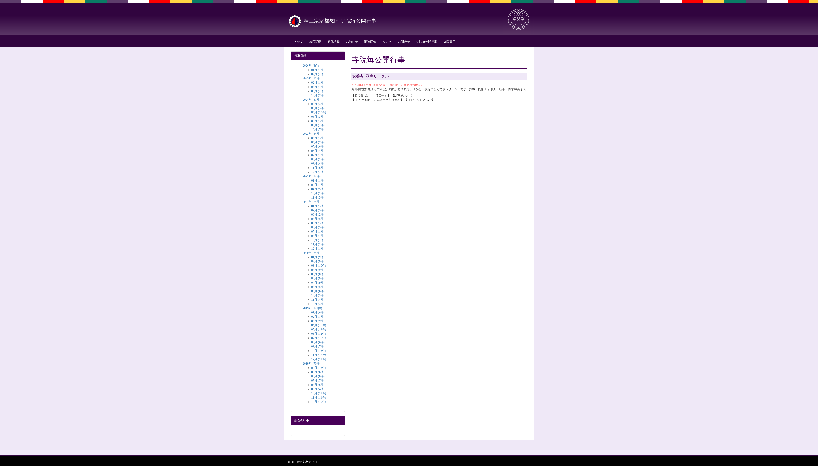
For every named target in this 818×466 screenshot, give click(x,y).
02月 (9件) (318, 261)
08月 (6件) (318, 342)
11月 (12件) (318, 355)
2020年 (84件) (312, 252)
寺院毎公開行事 (426, 41)
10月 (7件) (318, 95)
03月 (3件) (318, 108)
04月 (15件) (318, 325)
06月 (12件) (318, 333)
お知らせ (352, 41)
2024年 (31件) (312, 99)
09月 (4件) (318, 163)
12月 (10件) (318, 401)
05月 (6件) (318, 146)
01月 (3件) (318, 206)
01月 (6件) (318, 312)
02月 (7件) (318, 316)
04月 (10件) (318, 112)
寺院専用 (449, 41)
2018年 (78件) (312, 363)
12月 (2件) (318, 172)
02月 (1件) (318, 82)
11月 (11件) (318, 397)
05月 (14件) (318, 329)
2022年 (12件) (312, 176)
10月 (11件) (318, 393)
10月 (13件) (318, 350)
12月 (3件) (318, 304)
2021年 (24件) (312, 201)
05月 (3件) (318, 116)
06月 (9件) (318, 278)
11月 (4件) (318, 299)
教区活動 (315, 41)
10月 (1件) (318, 240)
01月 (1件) (318, 69)
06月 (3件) (318, 121)
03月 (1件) (318, 87)
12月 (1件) (318, 248)
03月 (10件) (318, 265)
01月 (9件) (318, 257)
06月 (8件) (318, 376)
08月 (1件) (318, 159)
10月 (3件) (318, 295)
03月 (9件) (318, 321)
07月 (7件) (318, 380)
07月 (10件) (318, 338)
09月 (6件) (318, 291)
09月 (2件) (318, 91)
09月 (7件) (318, 346)
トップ (298, 41)
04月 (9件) (318, 270)
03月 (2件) (318, 214)
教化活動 (334, 41)
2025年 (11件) (312, 78)
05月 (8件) (318, 274)
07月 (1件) (318, 155)
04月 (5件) (318, 189)
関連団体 (370, 41)
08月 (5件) (318, 287)
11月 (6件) (318, 167)
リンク (387, 41)
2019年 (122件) (312, 308)
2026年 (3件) (311, 65)
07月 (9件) (318, 282)
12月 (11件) (318, 359)
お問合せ (404, 41)
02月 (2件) (318, 74)
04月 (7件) (318, 142)
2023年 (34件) (312, 133)
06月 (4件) (318, 150)
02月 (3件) (318, 104)
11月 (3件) (318, 197)
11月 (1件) (318, 244)
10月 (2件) (318, 193)
